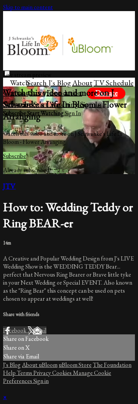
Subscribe (14, 156)
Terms (25, 373)
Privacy (42, 373)
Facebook (15, 330)
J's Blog (59, 83)
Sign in (60, 170)
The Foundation (112, 365)
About (82, 83)
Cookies (62, 373)
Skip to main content (28, 7)
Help (10, 373)
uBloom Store (75, 365)
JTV (9, 186)
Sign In (73, 113)
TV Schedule (113, 83)
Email (39, 330)
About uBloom (40, 365)
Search (37, 83)
